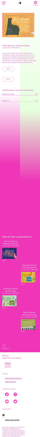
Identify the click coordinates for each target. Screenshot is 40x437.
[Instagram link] (17, 394)
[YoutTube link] (9, 401)
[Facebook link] (9, 394)
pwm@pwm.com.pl (13, 378)
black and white (12, 420)
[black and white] (20, 3)
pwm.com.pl (10, 382)
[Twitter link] (17, 401)
